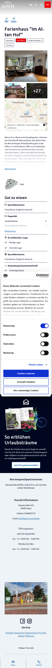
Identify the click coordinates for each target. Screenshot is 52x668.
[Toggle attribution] (44, 125)
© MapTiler (20, 125)
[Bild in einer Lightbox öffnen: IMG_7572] (15, 90)
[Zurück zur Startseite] (7, 4)
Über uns (30, 635)
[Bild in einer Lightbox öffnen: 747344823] (37, 90)
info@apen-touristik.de (29, 518)
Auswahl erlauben (26, 382)
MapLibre (11, 125)
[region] (26, 115)
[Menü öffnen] (41, 4)
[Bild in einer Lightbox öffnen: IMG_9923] (26, 66)
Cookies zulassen (26, 373)
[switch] (44, 334)
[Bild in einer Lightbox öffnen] (26, 419)
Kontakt (9, 632)
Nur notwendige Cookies (26, 390)
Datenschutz (32, 632)
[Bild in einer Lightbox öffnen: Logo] (11, 184)
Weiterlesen (10, 168)
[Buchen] (47, 4)
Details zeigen (36, 364)
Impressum (20, 632)
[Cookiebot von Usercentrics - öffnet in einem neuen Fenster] (37, 276)
